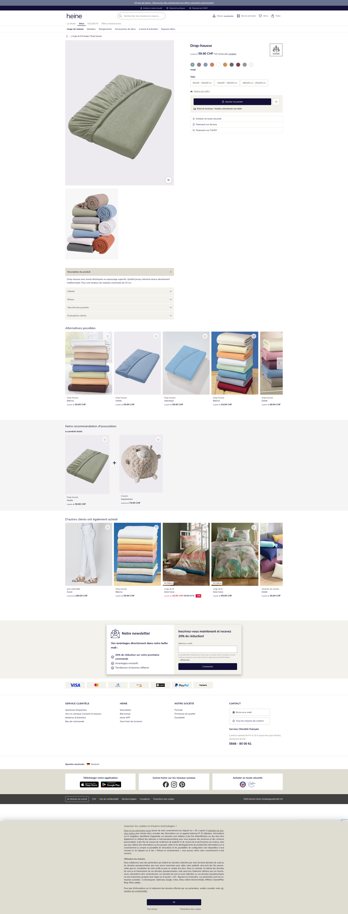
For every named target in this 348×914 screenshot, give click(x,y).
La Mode (71, 23)
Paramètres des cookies (190, 909)
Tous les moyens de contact (250, 720)
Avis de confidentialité (109, 799)
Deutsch (95, 764)
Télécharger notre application (100, 777)
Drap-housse (96, 36)
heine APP (125, 717)
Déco (81, 23)
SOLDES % (92, 23)
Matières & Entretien (75, 717)
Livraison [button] (232, 54)
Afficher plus (185, 660)
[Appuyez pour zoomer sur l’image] (168, 180)
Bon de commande (74, 721)
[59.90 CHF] (88, 363)
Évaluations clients (76, 315)
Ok (174, 902)
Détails (71, 291)
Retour (70, 299)
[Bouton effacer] (162, 16)
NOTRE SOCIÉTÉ (184, 703)
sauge (193, 69)
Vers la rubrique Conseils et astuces (83, 713)
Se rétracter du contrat (77, 799)
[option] (192, 65)
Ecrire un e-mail (248, 713)
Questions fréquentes (76, 710)
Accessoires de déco (125, 29)
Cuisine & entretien (148, 29)
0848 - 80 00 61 (240, 743)
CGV (94, 799)
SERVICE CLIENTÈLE (77, 703)
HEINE (123, 703)
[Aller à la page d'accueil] (74, 15)
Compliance (145, 799)
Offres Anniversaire (111, 23)
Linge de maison (75, 29)
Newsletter (125, 710)
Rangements (105, 29)
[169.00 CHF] (88, 554)
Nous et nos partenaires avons (137, 830)
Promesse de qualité (185, 713)
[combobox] (147, 16)
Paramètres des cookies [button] (163, 799)
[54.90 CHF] (234, 363)
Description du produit (78, 271)
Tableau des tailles (202, 91)
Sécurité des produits (78, 307)
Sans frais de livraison (131, 721)
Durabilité (180, 717)
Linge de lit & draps (80, 36)
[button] (66, 36)
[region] (174, 867)
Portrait (178, 710)
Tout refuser (152, 909)
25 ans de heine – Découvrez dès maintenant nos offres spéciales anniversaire (173, 2)
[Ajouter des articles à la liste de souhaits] (276, 101)
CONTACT (235, 703)
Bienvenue (125, 713)
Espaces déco (168, 29)
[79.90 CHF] (141, 464)
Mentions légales (129, 799)
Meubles (91, 29)
